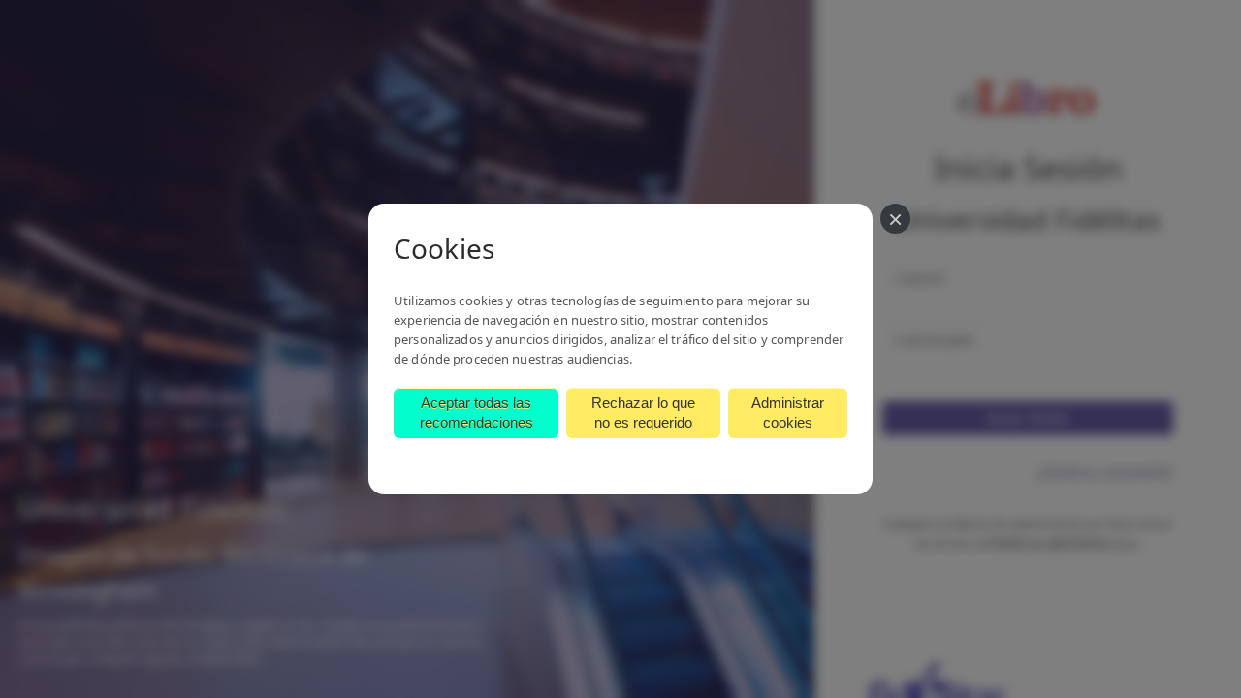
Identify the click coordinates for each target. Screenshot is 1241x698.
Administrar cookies (787, 412)
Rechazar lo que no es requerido (643, 412)
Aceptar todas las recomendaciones (476, 412)
